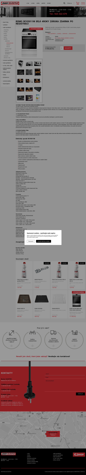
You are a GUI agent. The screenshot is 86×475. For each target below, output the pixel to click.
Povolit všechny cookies (44, 241)
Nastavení (30, 241)
